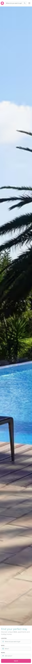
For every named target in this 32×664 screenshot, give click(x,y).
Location (3, 638)
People (3, 652)
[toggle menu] (29, 3)
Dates (2, 645)
